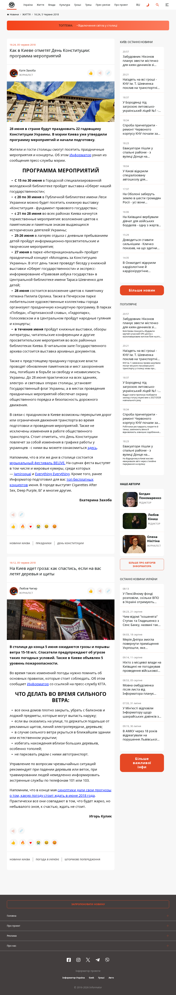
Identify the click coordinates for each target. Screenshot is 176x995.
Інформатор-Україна (73, 977)
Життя (40, 4)
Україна (28, 4)
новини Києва (20, 543)
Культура (64, 4)
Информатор (80, 155)
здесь (92, 447)
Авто (111, 977)
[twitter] (88, 960)
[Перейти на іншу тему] (148, 5)
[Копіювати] (108, 73)
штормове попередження (82, 859)
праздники (44, 543)
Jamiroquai (22, 473)
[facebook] (69, 960)
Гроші (77, 4)
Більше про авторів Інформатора (142, 564)
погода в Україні (47, 859)
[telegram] (98, 960)
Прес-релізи (103, 4)
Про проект (121, 4)
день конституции (70, 543)
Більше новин (142, 290)
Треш (88, 4)
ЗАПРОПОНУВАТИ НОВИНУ (88, 904)
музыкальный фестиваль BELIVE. (37, 462)
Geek (91, 977)
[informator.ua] (11, 5)
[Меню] (167, 5)
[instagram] (78, 960)
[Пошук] (157, 5)
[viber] (107, 960)
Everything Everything (52, 473)
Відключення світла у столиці (97, 25)
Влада (51, 4)
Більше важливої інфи (142, 762)
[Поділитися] (100, 73)
